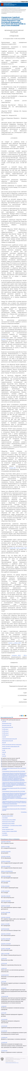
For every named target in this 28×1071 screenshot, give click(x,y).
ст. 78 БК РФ (3, 988)
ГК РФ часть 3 (5, 733)
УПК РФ (4, 756)
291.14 (25, 655)
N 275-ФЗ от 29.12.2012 (5, 866)
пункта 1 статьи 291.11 (14, 642)
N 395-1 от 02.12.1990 (5, 953)
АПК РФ (4, 721)
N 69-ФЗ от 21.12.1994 (5, 846)
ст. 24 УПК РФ (4, 1030)
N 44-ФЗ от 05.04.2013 (5, 938)
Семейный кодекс (6, 748)
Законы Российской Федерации (9, 759)
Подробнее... (24, 812)
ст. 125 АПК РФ (4, 1050)
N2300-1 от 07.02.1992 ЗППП (7, 871)
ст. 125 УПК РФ (4, 1026)
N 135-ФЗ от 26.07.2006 (6, 900)
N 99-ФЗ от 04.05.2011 (5, 905)
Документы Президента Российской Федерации (13, 761)
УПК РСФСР (5, 835)
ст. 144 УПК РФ (4, 1019)
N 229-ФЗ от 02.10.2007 (6, 943)
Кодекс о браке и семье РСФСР (9, 831)
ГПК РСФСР (5, 817)
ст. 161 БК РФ (3, 1006)
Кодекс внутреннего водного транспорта (11, 744)
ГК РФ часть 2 (5, 731)
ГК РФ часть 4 (5, 734)
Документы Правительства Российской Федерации (14, 763)
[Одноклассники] (24, 715)
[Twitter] (23, 715)
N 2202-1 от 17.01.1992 (5, 923)
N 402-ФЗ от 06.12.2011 (5, 896)
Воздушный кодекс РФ (7, 727)
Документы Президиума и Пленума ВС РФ (12, 766)
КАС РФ (4, 742)
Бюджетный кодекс (6, 723)
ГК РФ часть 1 (5, 729)
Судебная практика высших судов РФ (11, 758)
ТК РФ (3, 750)
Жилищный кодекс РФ (7, 740)
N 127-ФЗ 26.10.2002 (5, 928)
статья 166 (12, 548)
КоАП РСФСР (5, 827)
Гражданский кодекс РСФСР (9, 819)
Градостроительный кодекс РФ (9, 738)
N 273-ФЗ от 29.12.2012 (5, 856)
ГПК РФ (4, 736)
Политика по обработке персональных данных (12, 1062)
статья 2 (4, 339)
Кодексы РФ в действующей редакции (11, 719)
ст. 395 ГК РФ (4, 968)
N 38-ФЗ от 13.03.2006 (5, 881)
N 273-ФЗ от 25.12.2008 (6, 876)
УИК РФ (4, 752)
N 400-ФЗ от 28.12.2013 (6, 841)
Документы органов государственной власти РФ (13, 764)
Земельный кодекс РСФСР (8, 823)
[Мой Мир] (25, 715)
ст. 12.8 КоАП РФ (4, 996)
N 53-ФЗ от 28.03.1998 (5, 948)
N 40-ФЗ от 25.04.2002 (6, 851)
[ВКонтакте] (21, 715)
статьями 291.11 (16, 655)
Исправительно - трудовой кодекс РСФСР (12, 825)
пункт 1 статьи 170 (21, 548)
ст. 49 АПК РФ (4, 1042)
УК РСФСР (4, 833)
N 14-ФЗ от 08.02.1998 (5, 912)
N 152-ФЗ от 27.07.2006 (5, 933)
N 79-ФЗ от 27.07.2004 (5, 861)
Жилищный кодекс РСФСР (8, 821)
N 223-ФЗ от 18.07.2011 (5, 917)
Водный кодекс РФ (6, 725)
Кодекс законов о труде (7, 829)
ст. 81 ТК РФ (3, 981)
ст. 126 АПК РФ (4, 1037)
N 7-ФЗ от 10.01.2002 (5, 886)
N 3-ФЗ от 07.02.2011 (5, 891)
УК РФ (3, 754)
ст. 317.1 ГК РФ (4, 963)
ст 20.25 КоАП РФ (5, 975)
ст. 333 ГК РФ (4, 958)
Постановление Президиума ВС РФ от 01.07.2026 (13, 771)
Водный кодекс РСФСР (7, 815)
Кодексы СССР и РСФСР (7, 814)
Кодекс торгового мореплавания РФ (10, 746)
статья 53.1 (12, 467)
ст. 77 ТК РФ (3, 1012)
